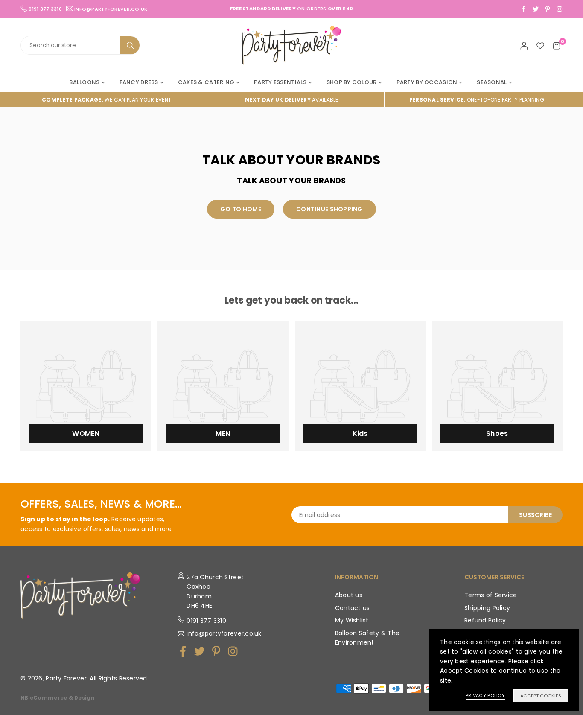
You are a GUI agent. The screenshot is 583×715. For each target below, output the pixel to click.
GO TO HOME (240, 209)
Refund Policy (485, 620)
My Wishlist (352, 620)
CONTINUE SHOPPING (329, 209)
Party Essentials (280, 82)
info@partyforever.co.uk (110, 8)
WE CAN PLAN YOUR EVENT (106, 99)
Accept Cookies (540, 695)
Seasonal (492, 82)
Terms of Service (490, 595)
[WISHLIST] (540, 45)
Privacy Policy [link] (485, 695)
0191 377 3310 (206, 620)
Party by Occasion (427, 82)
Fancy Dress (139, 82)
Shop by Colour (351, 82)
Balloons (84, 82)
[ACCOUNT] (524, 45)
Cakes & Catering (206, 82)
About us (348, 595)
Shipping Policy (487, 608)
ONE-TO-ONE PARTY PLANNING (476, 99)
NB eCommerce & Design (57, 698)
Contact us (352, 608)
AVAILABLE (291, 99)
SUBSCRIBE (535, 515)
